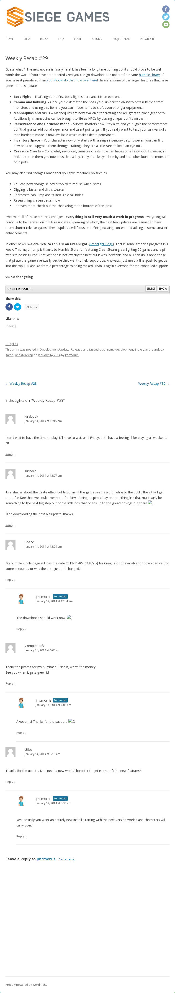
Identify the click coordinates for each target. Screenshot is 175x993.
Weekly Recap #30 (154, 383)
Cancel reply (67, 859)
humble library (149, 75)
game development (120, 349)
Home (9, 39)
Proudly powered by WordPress (26, 985)
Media (44, 39)
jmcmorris (72, 355)
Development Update (54, 349)
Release (76, 349)
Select (151, 289)
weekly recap (24, 355)
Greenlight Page (101, 244)
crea (102, 349)
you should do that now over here (72, 80)
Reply (9, 454)
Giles (29, 749)
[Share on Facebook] (9, 307)
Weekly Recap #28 (21, 383)
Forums (96, 39)
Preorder (147, 39)
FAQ (61, 39)
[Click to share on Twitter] (17, 307)
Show (163, 289)
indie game (142, 349)
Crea (26, 39)
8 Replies (11, 344)
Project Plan (121, 39)
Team (77, 39)
